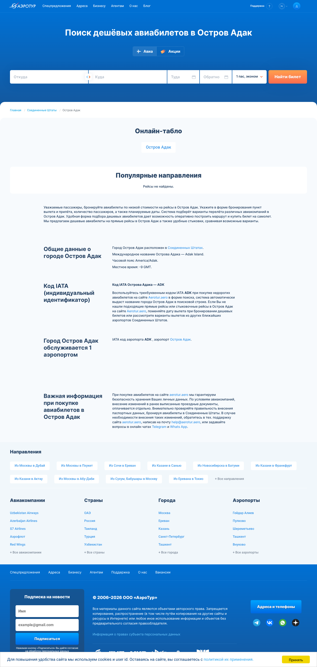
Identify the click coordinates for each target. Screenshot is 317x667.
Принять (296, 659)
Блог (147, 6)
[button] (261, 6)
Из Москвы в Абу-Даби (76, 479)
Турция (89, 537)
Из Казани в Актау (29, 479)
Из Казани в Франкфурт (274, 466)
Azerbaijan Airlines (23, 521)
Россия (89, 521)
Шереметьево (243, 529)
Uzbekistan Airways (24, 513)
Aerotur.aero (158, 297)
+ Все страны (94, 552)
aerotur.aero (178, 395)
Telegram (159, 427)
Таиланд (90, 529)
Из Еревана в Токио (188, 479)
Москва (164, 513)
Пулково (239, 521)
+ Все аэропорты (246, 552)
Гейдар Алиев (243, 513)
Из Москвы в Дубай (30, 466)
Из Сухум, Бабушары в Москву (133, 479)
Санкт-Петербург (171, 537)
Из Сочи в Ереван (122, 466)
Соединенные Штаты (42, 110)
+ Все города (168, 552)
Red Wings (17, 545)
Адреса (81, 6)
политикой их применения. (229, 659)
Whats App (178, 427)
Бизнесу (99, 6)
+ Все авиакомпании (25, 552)
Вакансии (162, 572)
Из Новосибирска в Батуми (218, 466)
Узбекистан (93, 545)
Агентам (117, 6)
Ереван (163, 521)
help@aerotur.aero (185, 422)
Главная (15, 110)
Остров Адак (158, 147)
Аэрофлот (17, 537)
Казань (163, 529)
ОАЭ (87, 513)
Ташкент (165, 545)
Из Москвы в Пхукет (77, 466)
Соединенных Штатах (185, 248)
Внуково (239, 545)
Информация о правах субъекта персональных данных (136, 634)
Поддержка (120, 572)
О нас (133, 6)
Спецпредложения (56, 6)
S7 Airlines (18, 529)
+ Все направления (229, 479)
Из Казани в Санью (166, 466)
